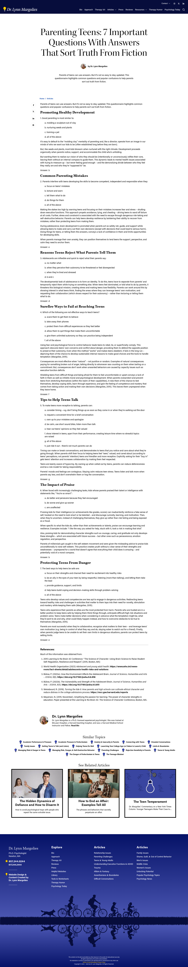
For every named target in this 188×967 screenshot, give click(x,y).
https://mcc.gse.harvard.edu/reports (109, 692)
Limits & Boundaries (161, 746)
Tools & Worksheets (60, 878)
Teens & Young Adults (166, 750)
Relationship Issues (102, 853)
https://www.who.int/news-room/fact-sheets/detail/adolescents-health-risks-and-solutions (91, 668)
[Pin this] (33, 124)
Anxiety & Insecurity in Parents (106, 742)
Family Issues (29, 746)
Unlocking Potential (145, 871)
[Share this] (33, 104)
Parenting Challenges (110, 750)
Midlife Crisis (142, 864)
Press (53, 867)
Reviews (55, 864)
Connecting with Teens (135, 742)
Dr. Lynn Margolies (22, 9)
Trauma (97, 867)
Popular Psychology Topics (148, 875)
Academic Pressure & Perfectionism (72, 742)
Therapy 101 (56, 860)
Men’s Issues (142, 860)
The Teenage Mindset (115, 754)
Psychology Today (59, 886)
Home (42, 98)
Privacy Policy (101, 962)
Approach (55, 856)
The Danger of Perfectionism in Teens (84, 754)
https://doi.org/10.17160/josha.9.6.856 (76, 677)
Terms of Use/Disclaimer (90, 962)
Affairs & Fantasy (101, 871)
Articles (50, 98)
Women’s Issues (144, 867)
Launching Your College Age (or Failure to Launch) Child (123, 746)
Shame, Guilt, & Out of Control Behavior (154, 856)
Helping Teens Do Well (85, 746)
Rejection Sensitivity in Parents (138, 750)
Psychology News (144, 878)
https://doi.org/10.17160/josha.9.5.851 (80, 684)
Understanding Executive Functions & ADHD (113, 864)
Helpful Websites (58, 871)
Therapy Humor (58, 882)
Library (54, 875)
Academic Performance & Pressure (37, 742)
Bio (52, 853)
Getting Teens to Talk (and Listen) (55, 746)
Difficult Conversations (104, 878)
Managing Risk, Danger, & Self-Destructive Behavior (73, 750)
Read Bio (75, 725)
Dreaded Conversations (160, 742)
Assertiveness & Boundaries (106, 875)
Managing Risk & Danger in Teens (31, 750)
